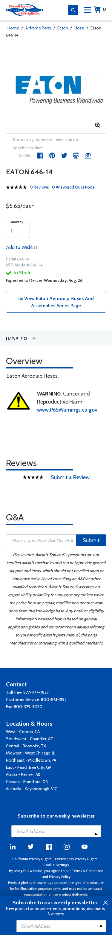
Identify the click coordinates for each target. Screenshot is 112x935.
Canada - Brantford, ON (27, 781)
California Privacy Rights (31, 858)
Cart (104, 9)
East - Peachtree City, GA (28, 767)
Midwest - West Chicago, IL (30, 753)
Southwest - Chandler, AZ (29, 738)
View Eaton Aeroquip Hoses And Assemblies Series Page (58, 302)
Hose (79, 28)
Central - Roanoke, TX (26, 746)
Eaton (62, 28)
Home (13, 28)
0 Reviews (39, 187)
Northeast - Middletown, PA (31, 760)
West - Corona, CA (23, 731)
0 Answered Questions (73, 187)
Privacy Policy (59, 876)
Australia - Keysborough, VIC (31, 788)
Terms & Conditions (87, 870)
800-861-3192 (54, 699)
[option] (56, 90)
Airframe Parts (38, 28)
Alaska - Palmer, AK (23, 774)
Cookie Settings (56, 864)
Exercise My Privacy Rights (76, 858)
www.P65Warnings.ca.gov (67, 410)
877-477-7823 (36, 692)
